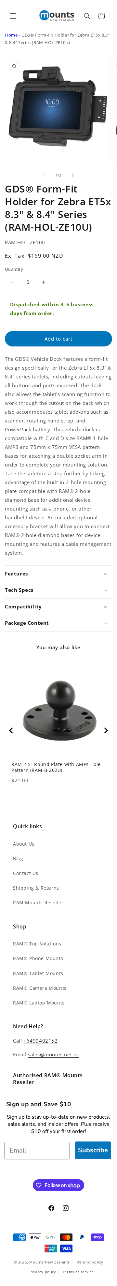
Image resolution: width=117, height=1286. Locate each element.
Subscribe (93, 1150)
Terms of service (78, 1271)
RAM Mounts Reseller (38, 902)
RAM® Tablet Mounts (38, 973)
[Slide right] (73, 175)
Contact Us (25, 873)
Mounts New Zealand (49, 1261)
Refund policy (90, 1262)
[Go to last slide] (11, 730)
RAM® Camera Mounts (40, 988)
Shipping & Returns (36, 888)
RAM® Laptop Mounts (39, 1003)
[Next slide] (105, 730)
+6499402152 (40, 1040)
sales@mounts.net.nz (53, 1054)
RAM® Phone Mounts (38, 958)
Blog (18, 858)
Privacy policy (43, 1271)
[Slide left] (44, 175)
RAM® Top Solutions (37, 944)
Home (11, 35)
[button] (13, 16)
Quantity (14, 269)
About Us (23, 844)
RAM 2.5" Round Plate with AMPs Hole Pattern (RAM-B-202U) (56, 767)
